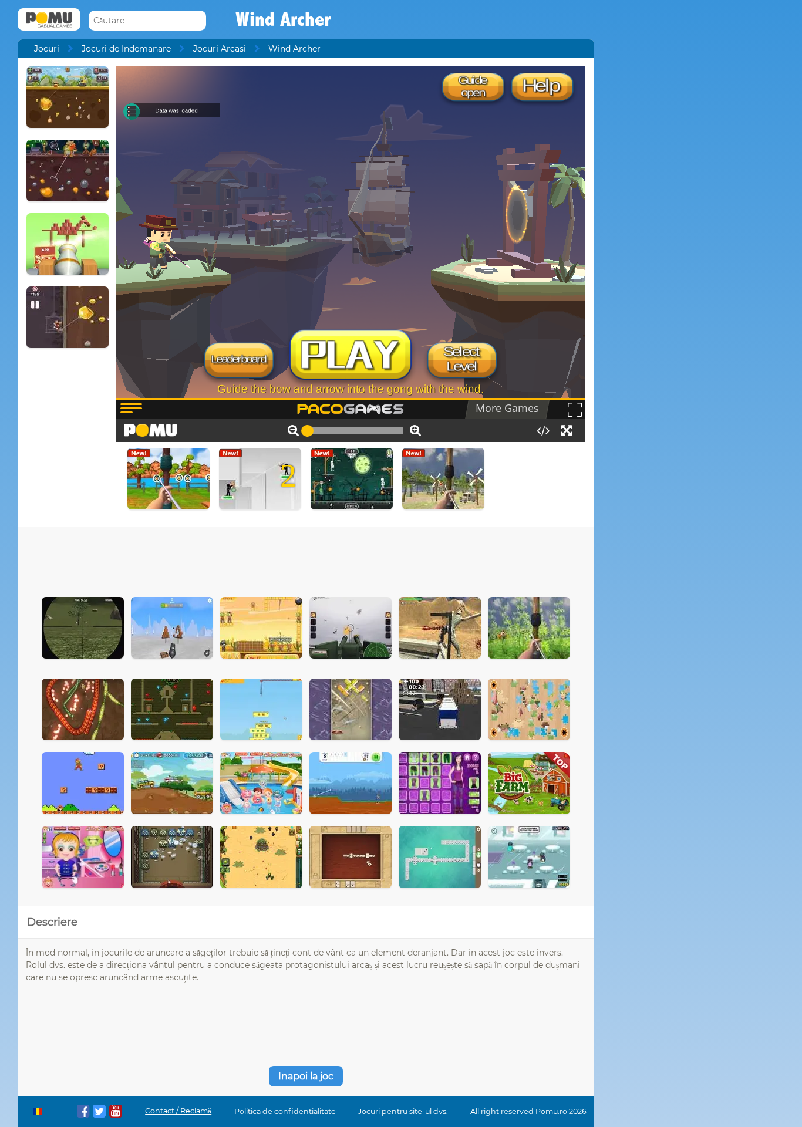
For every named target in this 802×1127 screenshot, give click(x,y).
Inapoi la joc (305, 1076)
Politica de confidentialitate (285, 1111)
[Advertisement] (306, 558)
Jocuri (46, 48)
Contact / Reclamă (178, 1110)
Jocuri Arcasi (219, 48)
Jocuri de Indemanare (126, 48)
